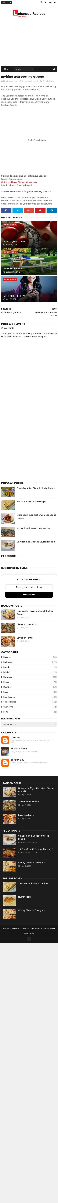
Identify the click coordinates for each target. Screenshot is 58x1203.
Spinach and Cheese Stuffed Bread (36, 541)
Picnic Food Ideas (12, 268)
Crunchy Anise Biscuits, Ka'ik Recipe (36, 488)
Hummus (7, 677)
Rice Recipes (9, 697)
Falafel (6, 672)
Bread (6, 667)
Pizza (5, 692)
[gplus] (50, 2)
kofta (5, 712)
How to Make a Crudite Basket (16, 185)
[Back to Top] (29, 939)
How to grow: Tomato (15, 241)
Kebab (6, 682)
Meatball (7, 687)
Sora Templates (21, 928)
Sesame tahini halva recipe (31, 501)
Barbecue (7, 662)
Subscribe (29, 594)
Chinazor (16, 737)
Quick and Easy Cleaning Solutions (19, 182)
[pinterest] (55, 2)
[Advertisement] (29, 42)
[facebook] (41, 2)
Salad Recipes (9, 702)
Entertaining (48, 81)
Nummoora (24, 896)
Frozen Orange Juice (12, 179)
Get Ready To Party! (14, 295)
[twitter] (45, 2)
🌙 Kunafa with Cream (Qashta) (35, 849)
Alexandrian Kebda (27, 624)
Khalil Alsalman (19, 748)
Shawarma (8, 707)
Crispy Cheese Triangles (31, 862)
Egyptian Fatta (25, 637)
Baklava (7, 657)
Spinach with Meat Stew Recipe (33, 528)
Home (7, 69)
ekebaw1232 (17, 760)
